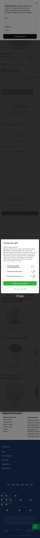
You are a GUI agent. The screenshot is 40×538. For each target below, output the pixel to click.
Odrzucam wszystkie (20, 289)
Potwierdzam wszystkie (20, 283)
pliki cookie (6, 250)
